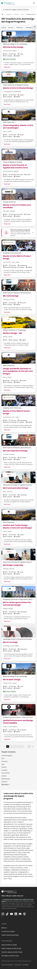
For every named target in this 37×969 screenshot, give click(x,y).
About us (4, 928)
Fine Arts (10, 27)
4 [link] (18, 746)
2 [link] (11, 746)
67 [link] (29, 746)
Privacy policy (17, 964)
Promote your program (8, 931)
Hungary (4, 770)
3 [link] (14, 746)
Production (19, 27)
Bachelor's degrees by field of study (11, 952)
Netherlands (5, 779)
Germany (4, 761)
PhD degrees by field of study (10, 955)
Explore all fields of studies (9, 945)
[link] (33, 746)
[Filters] (34, 27)
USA (2, 758)
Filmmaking (29, 27)
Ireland (3, 776)
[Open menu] (34, 3)
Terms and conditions (7, 964)
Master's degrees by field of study (11, 948)
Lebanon (4, 782)
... (25, 747)
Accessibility (25, 964)
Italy (2, 764)
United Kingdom (6, 756)
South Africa (5, 773)
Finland (3, 767)
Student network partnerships (10, 935)
